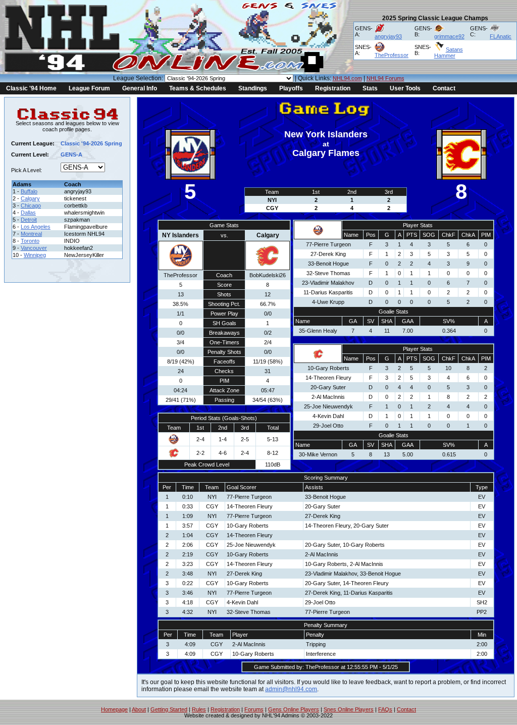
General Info (139, 88)
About (139, 709)
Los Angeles (35, 227)
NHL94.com (347, 78)
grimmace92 (449, 36)
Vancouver (34, 248)
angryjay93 (388, 36)
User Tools (405, 88)
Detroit (29, 220)
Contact (444, 88)
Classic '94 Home (31, 88)
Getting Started (168, 709)
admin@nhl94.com (291, 689)
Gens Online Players (293, 709)
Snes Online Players (349, 709)
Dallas (28, 213)
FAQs (385, 709)
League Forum (89, 88)
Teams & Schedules (197, 88)
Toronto (30, 241)
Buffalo (29, 191)
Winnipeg (35, 255)
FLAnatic (500, 36)
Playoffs (291, 88)
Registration (332, 88)
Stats (370, 88)
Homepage (114, 709)
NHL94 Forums (385, 78)
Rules (199, 709)
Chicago (31, 205)
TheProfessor (391, 55)
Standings (252, 88)
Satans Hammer (448, 52)
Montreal (31, 234)
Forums (254, 709)
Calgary (30, 198)
